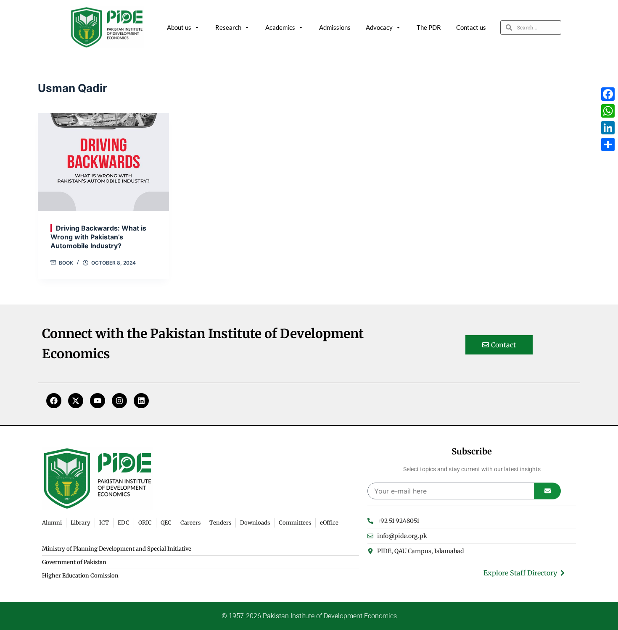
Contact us (471, 27)
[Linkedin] (141, 400)
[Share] (608, 144)
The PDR (429, 27)
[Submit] (547, 491)
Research (228, 27)
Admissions (335, 27)
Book (66, 263)
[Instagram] (119, 400)
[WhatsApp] (608, 110)
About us (179, 27)
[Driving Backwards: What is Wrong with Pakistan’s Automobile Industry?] (103, 162)
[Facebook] (53, 400)
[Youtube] (97, 400)
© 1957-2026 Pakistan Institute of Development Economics (309, 616)
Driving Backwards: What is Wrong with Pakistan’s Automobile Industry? (98, 237)
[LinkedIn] (608, 127)
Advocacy (379, 27)
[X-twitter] (75, 400)
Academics (280, 27)
